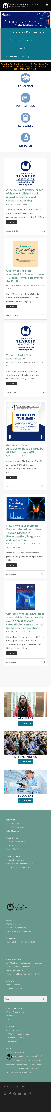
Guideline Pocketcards (15, 970)
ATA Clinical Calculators (15, 842)
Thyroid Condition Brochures (18, 867)
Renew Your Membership (16, 927)
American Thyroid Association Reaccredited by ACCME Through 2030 (24, 448)
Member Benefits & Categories (18, 931)
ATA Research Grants (14, 988)
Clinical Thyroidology (17, 631)
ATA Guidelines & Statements (18, 966)
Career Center (12, 845)
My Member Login (13, 924)
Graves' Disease (18, 288)
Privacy (9, 1052)
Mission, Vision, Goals (15, 1012)
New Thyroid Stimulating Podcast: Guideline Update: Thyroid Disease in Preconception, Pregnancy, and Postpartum (24, 532)
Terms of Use (19, 1052)
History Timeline (12, 849)
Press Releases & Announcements (19, 863)
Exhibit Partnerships (14, 831)
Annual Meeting (12, 823)
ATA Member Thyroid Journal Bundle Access (24, 963)
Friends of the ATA (34, 362)
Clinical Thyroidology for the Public (22, 285)
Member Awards (13, 985)
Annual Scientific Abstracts (16, 827)
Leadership (10, 1015)
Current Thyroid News (15, 860)
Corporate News (16, 204)
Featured (25, 204)
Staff (8, 1019)
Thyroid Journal (33, 204)
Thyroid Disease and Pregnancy (16, 547)
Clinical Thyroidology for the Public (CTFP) (23, 974)
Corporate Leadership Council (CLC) (20, 942)
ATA (9, 204)
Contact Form (11, 1041)
